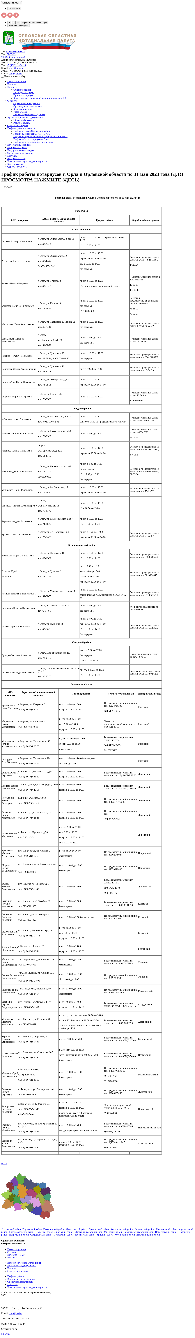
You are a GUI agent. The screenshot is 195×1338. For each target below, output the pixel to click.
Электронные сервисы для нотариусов (27, 161)
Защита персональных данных (29, 114)
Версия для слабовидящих (34, 22)
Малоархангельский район (89, 1232)
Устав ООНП (20, 111)
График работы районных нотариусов (33, 142)
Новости (11, 84)
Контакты (12, 155)
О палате (12, 100)
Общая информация (23, 120)
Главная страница (16, 81)
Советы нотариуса (17, 166)
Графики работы (15, 1276)
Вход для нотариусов (18, 26)
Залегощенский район (121, 1229)
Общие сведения (22, 89)
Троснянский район (85, 1234)
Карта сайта (14, 8)
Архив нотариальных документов (25, 117)
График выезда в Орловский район (31, 131)
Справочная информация (26, 103)
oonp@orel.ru (15, 73)
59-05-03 (11, 54)
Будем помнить (15, 164)
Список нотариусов (17, 125)
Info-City (5, 1334)
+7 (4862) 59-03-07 (15, 51)
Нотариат (12, 87)
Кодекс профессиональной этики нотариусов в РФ (39, 98)
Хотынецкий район (125, 1234)
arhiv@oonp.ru (16, 68)
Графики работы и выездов (21, 128)
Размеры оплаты (21, 122)
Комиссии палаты (22, 109)
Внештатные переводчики (21, 1279)
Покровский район (19, 1234)
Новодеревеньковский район (138, 1232)
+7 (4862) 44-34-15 (16, 65)
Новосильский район (166, 1232)
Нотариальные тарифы (19, 144)
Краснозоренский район (21, 1232)
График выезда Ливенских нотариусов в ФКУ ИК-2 (40, 136)
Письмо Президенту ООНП (21, 1265)
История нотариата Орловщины (24, 1262)
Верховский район (32, 1229)
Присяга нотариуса (23, 95)
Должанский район (99, 1229)
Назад (4, 1163)
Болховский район (11, 1229)
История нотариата (17, 147)
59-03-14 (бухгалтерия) (13, 57)
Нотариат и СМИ (16, 158)
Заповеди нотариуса (23, 92)
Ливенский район (64, 1232)
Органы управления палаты (28, 106)
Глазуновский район (54, 1229)
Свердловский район (41, 1234)
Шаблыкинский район (148, 1234)
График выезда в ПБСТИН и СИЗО (31, 133)
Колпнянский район (166, 1229)
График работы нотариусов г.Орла (31, 139)
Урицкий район (105, 1234)
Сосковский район (63, 1234)
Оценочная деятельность (20, 153)
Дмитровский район (76, 1229)
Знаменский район (144, 1229)
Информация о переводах (20, 150)
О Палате (12, 1252)
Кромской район (44, 1232)
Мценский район (113, 1232)
